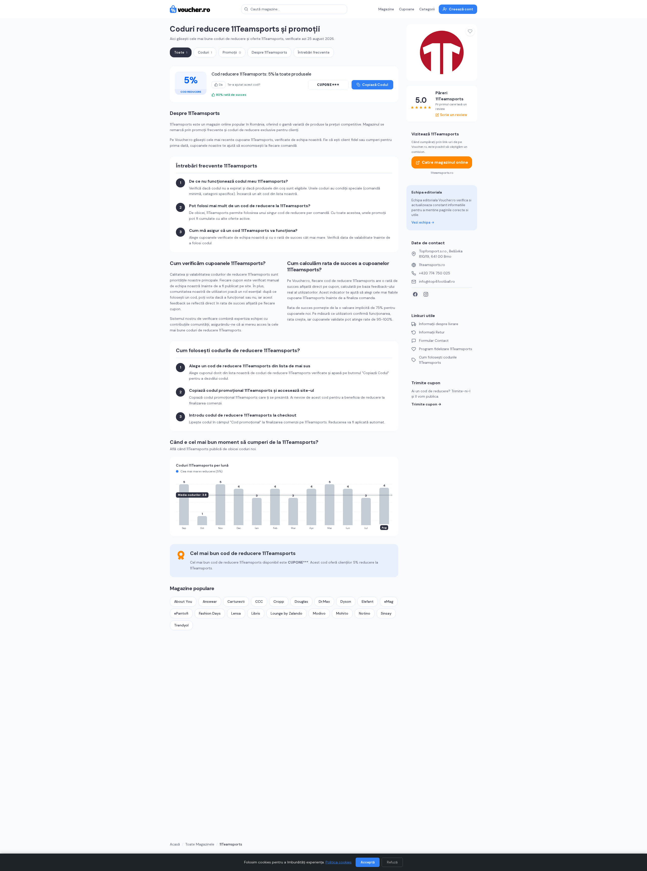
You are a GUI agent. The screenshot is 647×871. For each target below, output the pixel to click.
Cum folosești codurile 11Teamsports (438, 360)
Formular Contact (434, 340)
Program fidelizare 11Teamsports (445, 349)
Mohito (342, 613)
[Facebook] (415, 294)
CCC (259, 601)
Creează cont (461, 9)
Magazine (386, 9)
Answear (210, 601)
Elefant (368, 601)
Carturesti (236, 601)
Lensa (236, 613)
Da (221, 85)
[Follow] (470, 31)
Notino (364, 613)
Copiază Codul (375, 84)
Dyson (345, 601)
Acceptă (368, 862)
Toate (180, 52)
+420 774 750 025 (434, 273)
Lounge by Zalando (286, 613)
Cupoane (406, 9)
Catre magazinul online (445, 162)
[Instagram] (426, 294)
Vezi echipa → (422, 222)
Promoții (232, 52)
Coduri (205, 52)
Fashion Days (210, 613)
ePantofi (181, 613)
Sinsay (386, 613)
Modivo (319, 613)
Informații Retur (432, 332)
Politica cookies (339, 862)
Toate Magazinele (199, 844)
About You (183, 601)
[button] (328, 84)
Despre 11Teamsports (269, 52)
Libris (255, 613)
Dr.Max (324, 601)
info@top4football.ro (437, 281)
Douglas (301, 601)
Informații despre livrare (438, 324)
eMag (388, 601)
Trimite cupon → (426, 404)
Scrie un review (453, 114)
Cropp (278, 601)
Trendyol (181, 625)
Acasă (175, 844)
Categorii (427, 9)
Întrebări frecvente (314, 52)
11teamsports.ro (432, 264)
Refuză (392, 862)
